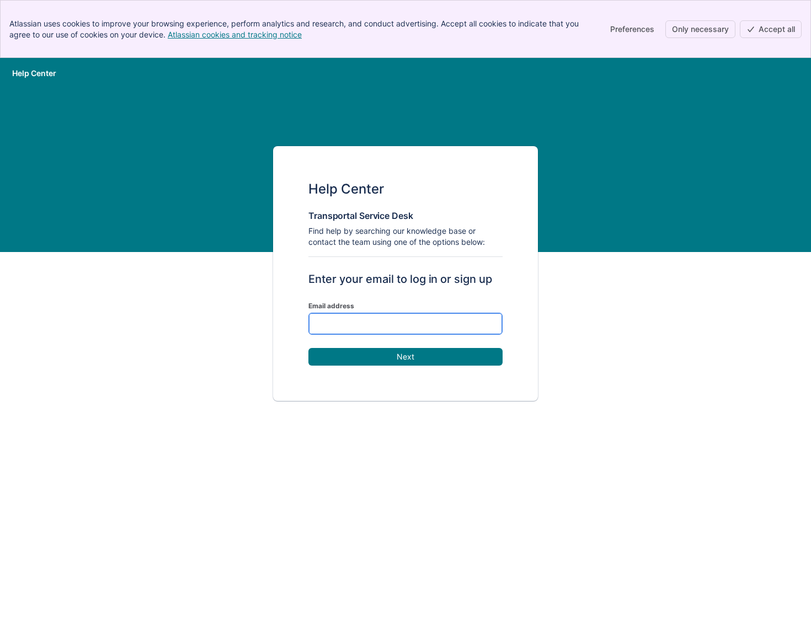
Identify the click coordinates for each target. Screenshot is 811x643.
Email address (331, 306)
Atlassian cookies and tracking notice (235, 34)
